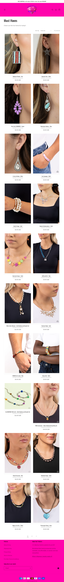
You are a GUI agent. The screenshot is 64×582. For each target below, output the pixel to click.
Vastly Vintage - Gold (17, 226)
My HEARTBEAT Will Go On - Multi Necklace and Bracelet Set (18, 412)
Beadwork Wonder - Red (18, 76)
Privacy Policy (7, 552)
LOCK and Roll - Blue (46, 276)
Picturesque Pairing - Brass (46, 525)
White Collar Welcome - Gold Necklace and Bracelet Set (17, 326)
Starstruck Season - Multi (18, 276)
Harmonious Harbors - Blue (46, 126)
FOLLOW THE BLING (33, 581)
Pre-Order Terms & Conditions (11, 559)
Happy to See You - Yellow (17, 525)
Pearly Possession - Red (18, 475)
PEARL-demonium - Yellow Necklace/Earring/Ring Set (46, 425)
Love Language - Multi (46, 176)
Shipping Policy (8, 548)
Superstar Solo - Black (46, 76)
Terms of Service (8, 555)
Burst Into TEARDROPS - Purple (17, 126)
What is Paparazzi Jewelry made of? (42, 556)
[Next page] (36, 536)
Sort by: (37, 30)
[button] (4, 9)
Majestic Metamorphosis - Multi (46, 226)
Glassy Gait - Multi (46, 375)
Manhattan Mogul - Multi (46, 475)
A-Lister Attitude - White (18, 176)
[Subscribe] (30, 568)
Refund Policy (7, 545)
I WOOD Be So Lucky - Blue (17, 375)
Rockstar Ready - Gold (46, 326)
